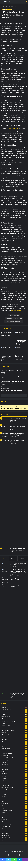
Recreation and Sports (7, 837)
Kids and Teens (5, 769)
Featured (4, 714)
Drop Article (5, 20)
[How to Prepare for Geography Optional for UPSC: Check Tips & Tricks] (7, 350)
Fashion (4, 728)
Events (3, 808)
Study (3, 771)
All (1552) (14, 395)
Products (4, 762)
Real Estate (4, 773)
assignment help (13, 128)
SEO (3, 746)
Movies (3, 817)
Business (4, 707)
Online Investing (5, 819)
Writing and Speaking (7, 753)
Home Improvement (6, 716)
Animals (4, 796)
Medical (4, 744)
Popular (4, 558)
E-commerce (5, 831)
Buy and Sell (5, 764)
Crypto (3, 840)
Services (4, 712)
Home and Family (6, 778)
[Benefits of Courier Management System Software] (5, 420)
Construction (5, 755)
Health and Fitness (6, 709)
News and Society (6, 789)
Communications (6, 826)
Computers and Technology (8, 721)
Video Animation (5, 835)
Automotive (4, 739)
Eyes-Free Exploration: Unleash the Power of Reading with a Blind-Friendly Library (20, 357)
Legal (3, 750)
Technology (4, 718)
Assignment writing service (14, 318)
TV (2, 815)
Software (4, 741)
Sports (3, 801)
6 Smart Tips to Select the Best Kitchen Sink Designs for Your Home (17, 550)
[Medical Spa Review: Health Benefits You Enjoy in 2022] (5, 436)
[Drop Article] (7, 1)
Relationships (5, 792)
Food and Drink (5, 785)
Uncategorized (5, 803)
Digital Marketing (6, 725)
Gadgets (4, 780)
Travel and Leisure (6, 734)
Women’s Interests (6, 783)
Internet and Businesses (7, 787)
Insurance (4, 812)
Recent (13, 558)
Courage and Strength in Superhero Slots (11, 386)
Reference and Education (11, 6)
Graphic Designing (6, 799)
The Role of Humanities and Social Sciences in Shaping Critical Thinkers (21, 342)
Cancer (3, 821)
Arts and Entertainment (7, 757)
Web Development (6, 767)
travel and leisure (6, 760)
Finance (4, 732)
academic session (16, 310)
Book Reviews (5, 833)
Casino (3, 737)
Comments (22, 558)
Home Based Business (7, 810)
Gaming (4, 776)
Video (3, 828)
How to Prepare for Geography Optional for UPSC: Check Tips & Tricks (7, 357)
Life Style (4, 723)
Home (3, 6)
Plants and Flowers (6, 824)
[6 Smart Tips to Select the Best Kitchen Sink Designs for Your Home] (5, 550)
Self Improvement (6, 805)
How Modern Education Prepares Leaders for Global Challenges (6, 334)
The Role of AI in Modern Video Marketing (11, 390)
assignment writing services (14, 321)
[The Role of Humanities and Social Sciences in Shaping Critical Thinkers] (21, 335)
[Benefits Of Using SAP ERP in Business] (5, 493)
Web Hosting (5, 794)
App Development (6, 748)
